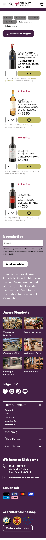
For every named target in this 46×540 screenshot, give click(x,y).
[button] (5, 4)
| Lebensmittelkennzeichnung (23, 81)
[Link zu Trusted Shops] (7, 520)
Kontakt (9, 410)
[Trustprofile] (23, 520)
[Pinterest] (18, 391)
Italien (8, 18)
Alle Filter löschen (11, 26)
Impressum (10, 424)
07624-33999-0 (17, 466)
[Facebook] (5, 391)
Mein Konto (10, 421)
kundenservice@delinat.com (24, 477)
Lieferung (10, 417)
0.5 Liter (21, 18)
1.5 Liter (35, 18)
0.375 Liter (10, 22)
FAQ (7, 413)
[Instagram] (11, 391)
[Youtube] (25, 391)
